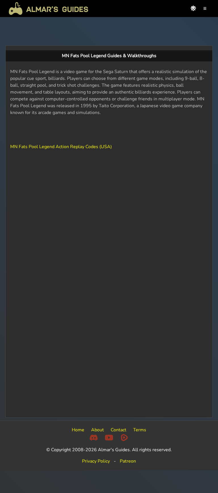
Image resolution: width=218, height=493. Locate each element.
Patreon (128, 461)
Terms (139, 430)
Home (78, 430)
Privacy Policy (96, 461)
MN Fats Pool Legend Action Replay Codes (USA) (61, 147)
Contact (118, 430)
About (97, 430)
